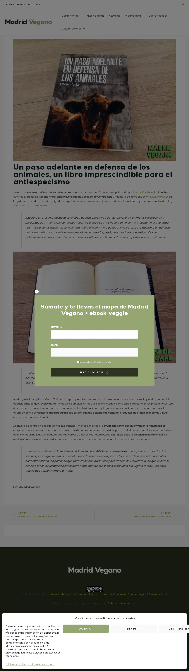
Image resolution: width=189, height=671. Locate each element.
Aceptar (86, 628)
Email (54, 344)
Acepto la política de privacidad (96, 362)
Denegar (133, 628)
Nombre (56, 326)
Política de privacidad (41, 664)
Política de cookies (16, 664)
